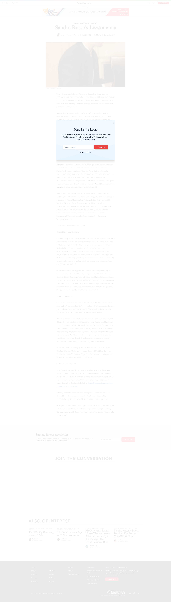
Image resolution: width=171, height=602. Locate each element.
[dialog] (85, 301)
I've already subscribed (85, 152)
